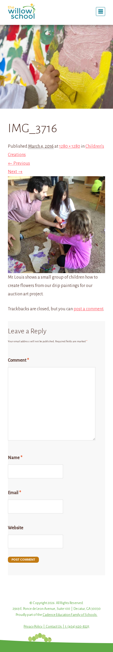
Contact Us (54, 626)
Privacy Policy (33, 626)
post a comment (88, 309)
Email (14, 492)
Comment (18, 360)
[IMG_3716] (56, 268)
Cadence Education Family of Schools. (70, 615)
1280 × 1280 (69, 146)
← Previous (19, 163)
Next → (15, 171)
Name (15, 457)
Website (15, 528)
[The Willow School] (30, 11)
